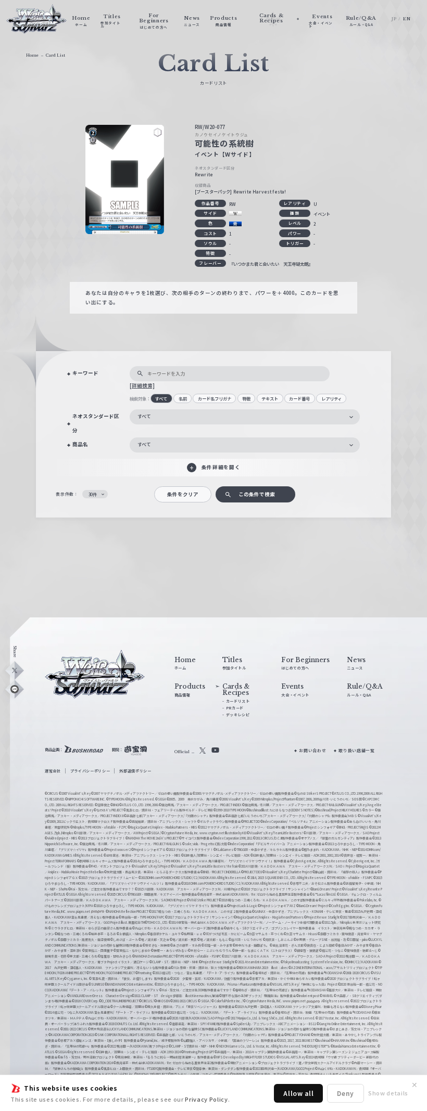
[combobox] (245, 416)
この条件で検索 (256, 494)
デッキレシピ (238, 714)
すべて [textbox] (144, 416)
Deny (345, 1093)
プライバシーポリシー (90, 770)
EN (406, 18)
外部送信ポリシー (135, 770)
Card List (55, 55)
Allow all (298, 1093)
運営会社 (53, 770)
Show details (388, 1093)
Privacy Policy (206, 1099)
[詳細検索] (142, 385)
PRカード (235, 707)
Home (32, 55)
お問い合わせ (312, 750)
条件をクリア (182, 494)
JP (394, 18)
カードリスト (238, 701)
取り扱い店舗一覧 (356, 750)
